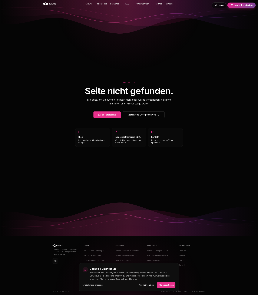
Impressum (177, 291)
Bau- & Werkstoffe (123, 260)
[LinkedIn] (55, 261)
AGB (185, 291)
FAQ (127, 4)
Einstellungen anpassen (93, 285)
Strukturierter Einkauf (92, 255)
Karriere (182, 255)
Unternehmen (142, 4)
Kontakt (169, 4)
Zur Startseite (109, 114)
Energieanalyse (153, 260)
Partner (158, 4)
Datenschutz (165, 291)
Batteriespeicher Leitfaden (158, 255)
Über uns (182, 251)
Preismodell (101, 4)
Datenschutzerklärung (126, 279)
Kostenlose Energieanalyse (142, 114)
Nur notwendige (146, 285)
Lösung (89, 4)
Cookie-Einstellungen (197, 291)
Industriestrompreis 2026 (157, 251)
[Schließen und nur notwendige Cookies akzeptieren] (174, 268)
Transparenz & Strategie (94, 251)
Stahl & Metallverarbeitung (126, 255)
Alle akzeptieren (166, 285)
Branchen (114, 4)
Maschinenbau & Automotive (127, 251)
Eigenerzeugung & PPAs (94, 260)
